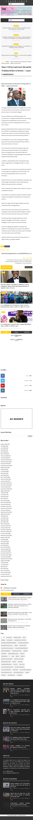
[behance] (22, 1)
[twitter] (8, 1)
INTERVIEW (4, 656)
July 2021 (3, 562)
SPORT (16, 53)
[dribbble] (17, 1)
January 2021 (4, 574)
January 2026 (4, 458)
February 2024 (4, 502)
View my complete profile (7, 590)
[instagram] (24, 1)
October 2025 (4, 463)
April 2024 (3, 498)
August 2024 (4, 491)
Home (2, 61)
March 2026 (4, 454)
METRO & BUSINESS (6, 659)
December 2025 (5, 459)
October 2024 (4, 487)
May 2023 (3, 520)
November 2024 (5, 485)
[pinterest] (13, 1)
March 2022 (4, 547)
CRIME (16, 645)
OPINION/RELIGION (6, 664)
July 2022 (3, 539)
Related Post (6, 267)
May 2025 (3, 473)
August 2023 (4, 514)
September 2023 (5, 512)
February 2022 (4, 549)
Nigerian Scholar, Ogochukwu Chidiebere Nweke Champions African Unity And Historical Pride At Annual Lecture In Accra (15, 286)
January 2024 (4, 504)
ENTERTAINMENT (5, 650)
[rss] (19, 1)
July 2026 (3, 446)
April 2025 (3, 475)
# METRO (7, 246)
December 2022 (5, 529)
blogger (6, 332)
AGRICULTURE (17, 637)
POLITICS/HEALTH (19, 667)
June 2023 (3, 518)
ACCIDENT (9, 637)
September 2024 (5, 489)
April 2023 (3, 522)
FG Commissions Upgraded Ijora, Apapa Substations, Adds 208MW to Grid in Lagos (16, 325)
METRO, (23, 78)
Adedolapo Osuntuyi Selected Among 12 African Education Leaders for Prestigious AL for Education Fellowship (16, 37)
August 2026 (4, 444)
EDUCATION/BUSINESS (21, 648)
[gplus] (10, 1)
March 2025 (4, 477)
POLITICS (22, 664)
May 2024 (3, 496)
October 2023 (4, 510)
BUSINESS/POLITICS (6, 645)
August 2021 (4, 560)
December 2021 (5, 553)
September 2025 (5, 465)
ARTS (24, 637)
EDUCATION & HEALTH (7, 648)
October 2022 (4, 533)
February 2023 (4, 525)
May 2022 (3, 543)
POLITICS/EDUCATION (7, 667)
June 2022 (3, 541)
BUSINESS (16, 25)
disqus (16, 332)
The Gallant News (21, 815)
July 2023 (3, 516)
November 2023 (5, 508)
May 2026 (3, 450)
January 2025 (4, 481)
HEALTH (22, 653)
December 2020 (5, 576)
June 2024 (3, 494)
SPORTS (3, 675)
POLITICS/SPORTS (6, 669)
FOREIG (25, 650)
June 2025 (3, 471)
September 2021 (5, 558)
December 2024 (5, 483)
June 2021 (3, 564)
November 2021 (5, 555)
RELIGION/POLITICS (6, 672)
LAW (13, 656)
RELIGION (15, 669)
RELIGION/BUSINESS (25, 669)
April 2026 (3, 452)
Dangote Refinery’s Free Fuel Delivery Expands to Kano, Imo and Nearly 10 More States (16, 28)
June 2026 (3, 448)
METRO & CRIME (18, 659)
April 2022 (3, 545)
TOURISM (19, 675)
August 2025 (4, 467)
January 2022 (4, 551)
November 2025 (5, 461)
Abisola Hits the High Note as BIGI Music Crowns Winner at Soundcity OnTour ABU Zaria (16, 46)
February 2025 (4, 479)
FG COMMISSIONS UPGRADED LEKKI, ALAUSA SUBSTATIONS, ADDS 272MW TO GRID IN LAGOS (15, 306)
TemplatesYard (21, 818)
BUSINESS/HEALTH (23, 642)
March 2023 (4, 524)
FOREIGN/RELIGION (13, 653)
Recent (6, 594)
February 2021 (4, 572)
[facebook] (6, 1)
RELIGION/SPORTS (19, 672)
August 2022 (4, 537)
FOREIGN (3, 653)
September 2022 (5, 535)
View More (29, 267)
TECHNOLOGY (11, 675)
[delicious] (26, 1)
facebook (26, 332)
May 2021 (3, 566)
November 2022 (5, 531)
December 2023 (5, 506)
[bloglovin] (15, 1)
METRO (7, 61)
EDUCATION (23, 645)
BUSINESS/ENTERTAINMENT (8, 642)
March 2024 (4, 500)
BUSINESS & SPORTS (20, 640)
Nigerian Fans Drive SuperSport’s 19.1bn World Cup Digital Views (16, 56)
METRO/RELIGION (6, 661)
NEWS (14, 661)
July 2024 (3, 492)
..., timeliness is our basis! (9, 588)
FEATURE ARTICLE (17, 650)
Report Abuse (4, 580)
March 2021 (4, 570)
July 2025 (3, 469)
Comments (27, 594)
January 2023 (4, 527)
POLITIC (15, 664)
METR (17, 656)
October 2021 (4, 557)
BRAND (3, 640)
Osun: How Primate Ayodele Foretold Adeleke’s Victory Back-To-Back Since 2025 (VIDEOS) (20, 729)
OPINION (20, 661)
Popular (16, 594)
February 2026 (4, 456)
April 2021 (3, 568)
